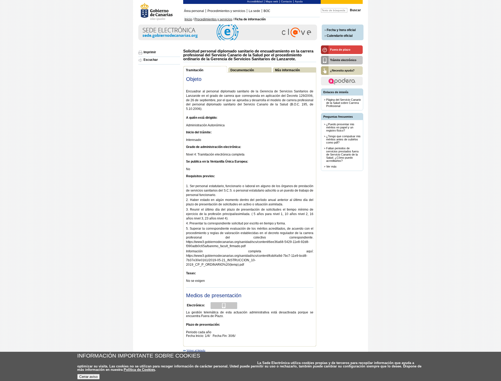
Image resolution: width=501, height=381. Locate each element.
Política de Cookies (139, 370)
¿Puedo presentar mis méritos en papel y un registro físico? (340, 127)
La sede (254, 11)
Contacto (286, 1)
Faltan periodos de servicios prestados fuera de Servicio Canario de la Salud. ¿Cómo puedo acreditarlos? (342, 154)
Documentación (242, 70)
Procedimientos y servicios (226, 11)
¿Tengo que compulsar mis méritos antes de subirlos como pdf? (343, 139)
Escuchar (151, 59)
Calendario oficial (340, 35)
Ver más (331, 166)
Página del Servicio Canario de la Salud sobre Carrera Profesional (343, 103)
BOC (267, 11)
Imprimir (150, 52)
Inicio (188, 19)
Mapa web (272, 1)
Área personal (194, 11)
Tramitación (194, 70)
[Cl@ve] (227, 39)
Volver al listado (196, 350)
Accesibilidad (255, 1)
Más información (287, 70)
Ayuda (299, 1)
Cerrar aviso (88, 377)
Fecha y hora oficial (341, 30)
